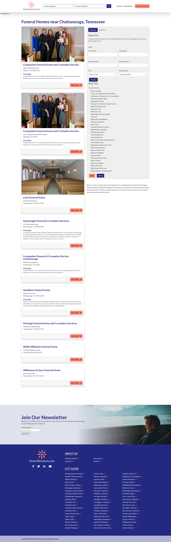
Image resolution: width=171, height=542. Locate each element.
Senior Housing (96, 91)
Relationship (123, 71)
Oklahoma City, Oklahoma (131, 476)
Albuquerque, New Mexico (74, 474)
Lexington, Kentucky (101, 499)
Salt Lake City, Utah (129, 502)
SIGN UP (25, 433)
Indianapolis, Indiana (101, 485)
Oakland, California (129, 474)
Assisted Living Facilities (99, 99)
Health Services (96, 109)
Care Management (97, 135)
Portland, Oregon (128, 493)
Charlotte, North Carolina (74, 493)
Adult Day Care (96, 111)
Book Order (98, 458)
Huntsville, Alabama (101, 482)
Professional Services (98, 148)
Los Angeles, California (101, 502)
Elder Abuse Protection (98, 168)
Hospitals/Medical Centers (100, 127)
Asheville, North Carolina (73, 476)
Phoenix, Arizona (128, 488)
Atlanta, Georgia (70, 479)
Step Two (102, 30)
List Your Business (142, 6)
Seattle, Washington (129, 516)
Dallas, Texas (69, 516)
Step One (93, 30)
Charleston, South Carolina (74, 491)
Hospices (94, 117)
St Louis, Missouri (128, 519)
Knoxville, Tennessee (101, 491)
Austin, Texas (69, 482)
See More (75, 85)
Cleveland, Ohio (70, 505)
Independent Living (97, 101)
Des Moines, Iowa (71, 525)
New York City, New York (102, 528)
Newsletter (128, 6)
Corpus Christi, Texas (72, 513)
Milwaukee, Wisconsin (101, 516)
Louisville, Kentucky (100, 505)
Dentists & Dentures (97, 122)
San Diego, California (129, 508)
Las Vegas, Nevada (100, 496)
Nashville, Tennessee (101, 522)
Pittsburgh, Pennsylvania (130, 491)
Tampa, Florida (127, 525)
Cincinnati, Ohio (70, 502)
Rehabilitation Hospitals (99, 129)
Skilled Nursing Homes (98, 106)
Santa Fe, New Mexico (130, 513)
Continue (93, 80)
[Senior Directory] (31, 6)
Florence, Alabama (100, 476)
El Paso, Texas (99, 474)
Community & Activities (99, 158)
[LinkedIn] (44, 466)
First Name (92, 51)
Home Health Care (97, 142)
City (90, 71)
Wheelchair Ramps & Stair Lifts (101, 145)
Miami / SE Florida (100, 513)
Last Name (123, 51)
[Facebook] (33, 466)
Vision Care (94, 124)
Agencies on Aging (97, 163)
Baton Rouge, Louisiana (73, 485)
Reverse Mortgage (97, 153)
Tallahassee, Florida (129, 522)
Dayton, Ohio (69, 519)
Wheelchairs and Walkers (99, 119)
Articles (120, 6)
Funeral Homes (96, 155)
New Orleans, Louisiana (102, 525)
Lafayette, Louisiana (100, 493)
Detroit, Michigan (71, 528)
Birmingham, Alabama (72, 488)
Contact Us (69, 461)
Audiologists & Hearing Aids (100, 114)
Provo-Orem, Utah (128, 496)
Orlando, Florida (128, 482)
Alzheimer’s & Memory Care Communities (105, 96)
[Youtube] (50, 466)
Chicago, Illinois (70, 499)
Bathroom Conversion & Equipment (103, 140)
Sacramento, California (130, 499)
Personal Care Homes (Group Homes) (103, 104)
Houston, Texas (99, 479)
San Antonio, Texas (128, 505)
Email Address (124, 61)
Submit (100, 176)
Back (92, 176)
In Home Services (96, 137)
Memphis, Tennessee (101, 511)
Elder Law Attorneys (97, 150)
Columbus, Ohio (70, 511)
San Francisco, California (130, 511)
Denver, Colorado (71, 522)
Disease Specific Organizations (101, 171)
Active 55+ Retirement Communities (103, 93)
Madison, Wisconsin (101, 508)
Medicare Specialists (98, 132)
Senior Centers (96, 160)
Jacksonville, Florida (101, 488)
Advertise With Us (71, 458)
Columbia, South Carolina (73, 508)
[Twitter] (38, 466)
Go (109, 6)
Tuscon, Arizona (128, 528)
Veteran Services (96, 166)
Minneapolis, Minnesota (102, 519)
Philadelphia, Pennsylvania (131, 485)
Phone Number (94, 61)
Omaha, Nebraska (128, 479)
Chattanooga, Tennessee (73, 496)
